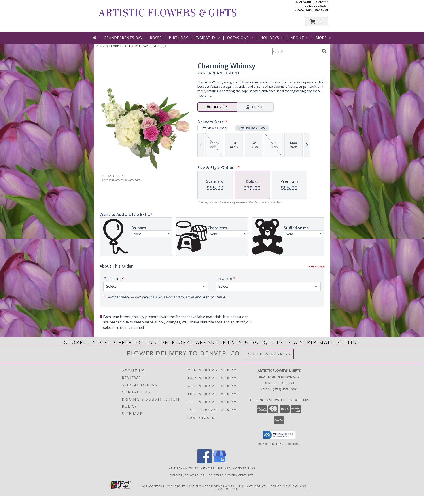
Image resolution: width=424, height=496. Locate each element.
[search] (324, 51)
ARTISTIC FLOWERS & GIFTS (167, 13)
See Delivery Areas (269, 354)
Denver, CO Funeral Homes (191, 467)
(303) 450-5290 (317, 10)
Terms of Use (226, 489)
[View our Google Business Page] (219, 462)
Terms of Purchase (288, 486)
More (321, 37)
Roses (156, 37)
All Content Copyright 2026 (168, 486)
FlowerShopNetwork (215, 486)
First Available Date (252, 128)
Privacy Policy (252, 486)
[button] (316, 21)
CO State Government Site (231, 475)
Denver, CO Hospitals (236, 467)
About (297, 37)
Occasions (238, 37)
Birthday (178, 37)
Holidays (269, 37)
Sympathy (205, 37)
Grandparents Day (123, 37)
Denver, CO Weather (187, 475)
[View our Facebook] (204, 462)
